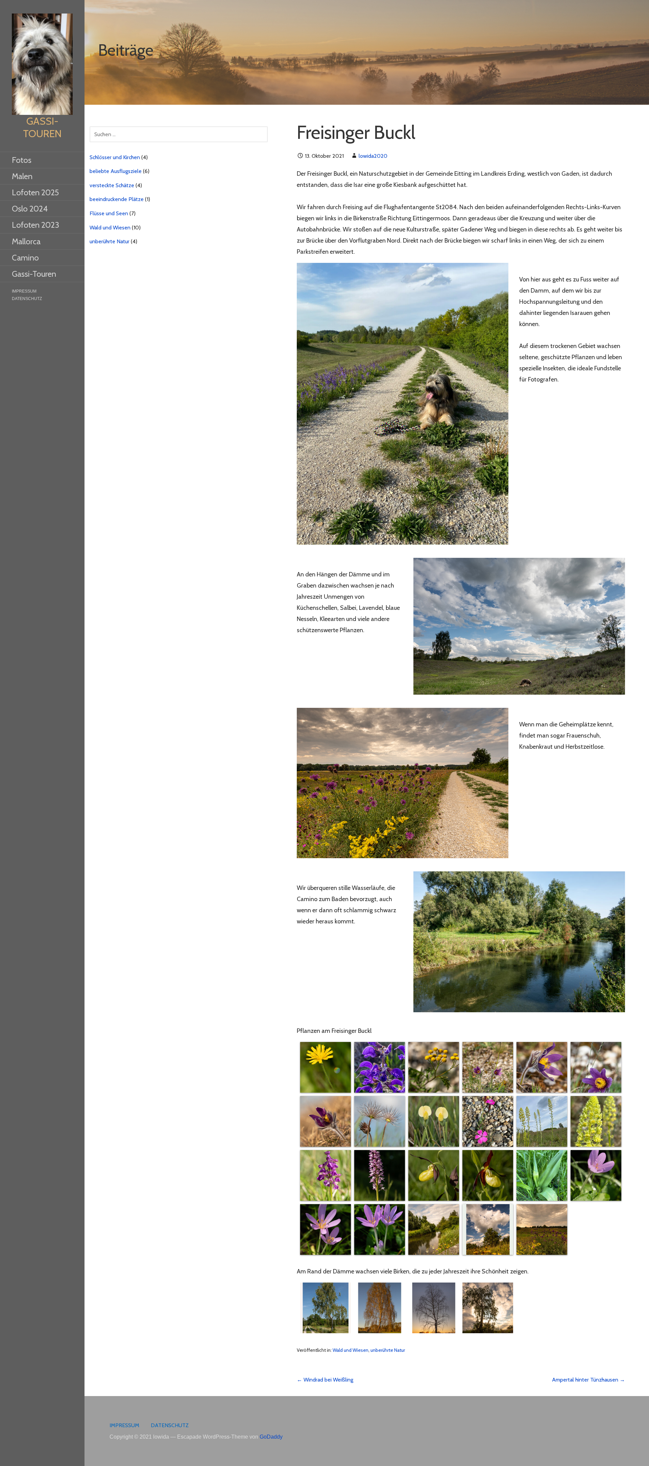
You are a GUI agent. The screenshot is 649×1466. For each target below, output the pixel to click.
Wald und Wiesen (350, 1350)
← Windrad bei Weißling (325, 1379)
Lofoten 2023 (35, 225)
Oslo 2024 (30, 209)
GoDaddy (271, 1437)
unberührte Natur (387, 1350)
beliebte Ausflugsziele (116, 171)
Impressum (24, 291)
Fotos (21, 160)
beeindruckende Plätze (117, 199)
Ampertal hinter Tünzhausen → (588, 1379)
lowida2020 (373, 156)
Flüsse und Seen (109, 213)
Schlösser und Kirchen (115, 157)
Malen (22, 176)
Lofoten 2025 (35, 192)
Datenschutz (27, 298)
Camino (25, 258)
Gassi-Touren (42, 127)
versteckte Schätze (112, 185)
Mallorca (26, 241)
